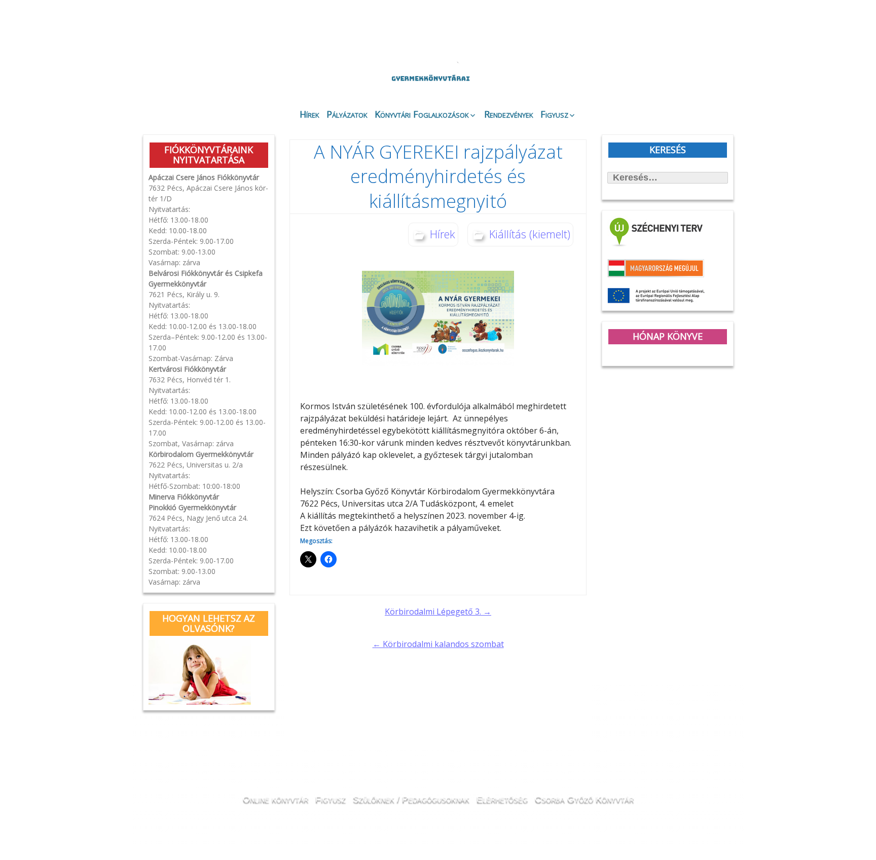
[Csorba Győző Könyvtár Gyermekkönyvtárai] (376, 52)
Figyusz (554, 114)
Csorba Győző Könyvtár (584, 799)
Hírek (309, 114)
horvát (653, 31)
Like (652, 82)
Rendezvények (508, 114)
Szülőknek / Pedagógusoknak (411, 799)
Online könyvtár (277, 73)
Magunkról (169, 73)
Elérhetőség (502, 799)
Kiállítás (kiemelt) (529, 233)
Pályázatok (347, 114)
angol (681, 33)
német (667, 31)
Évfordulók (223, 72)
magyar (696, 31)
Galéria (593, 74)
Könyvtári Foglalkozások (422, 114)
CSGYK (706, 81)
